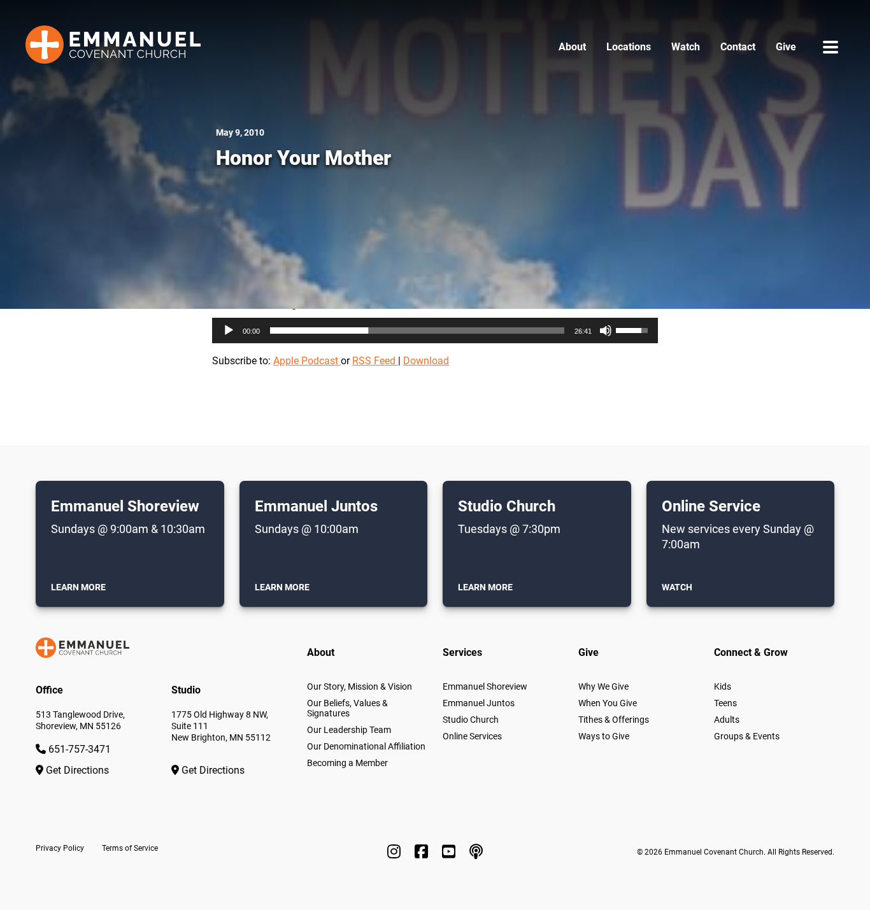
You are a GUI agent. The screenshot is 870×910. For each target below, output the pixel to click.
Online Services (472, 736)
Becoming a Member (347, 763)
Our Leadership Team (349, 730)
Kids (722, 686)
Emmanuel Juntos (479, 703)
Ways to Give (603, 736)
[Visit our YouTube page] (450, 852)
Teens (725, 703)
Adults (726, 719)
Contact (737, 47)
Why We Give (603, 686)
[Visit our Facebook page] (423, 852)
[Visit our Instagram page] (395, 852)
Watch (685, 47)
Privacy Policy (60, 848)
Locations (628, 47)
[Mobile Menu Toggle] (831, 47)
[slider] (417, 330)
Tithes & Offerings (613, 719)
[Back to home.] (113, 47)
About (572, 47)
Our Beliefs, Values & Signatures (347, 708)
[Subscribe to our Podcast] (476, 852)
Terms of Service (130, 848)
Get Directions (76, 770)
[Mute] (605, 330)
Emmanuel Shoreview (485, 686)
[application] (435, 330)
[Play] (228, 330)
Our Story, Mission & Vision (359, 686)
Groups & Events (747, 736)
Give (786, 47)
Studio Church (471, 719)
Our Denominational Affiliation (366, 746)
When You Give (607, 703)
